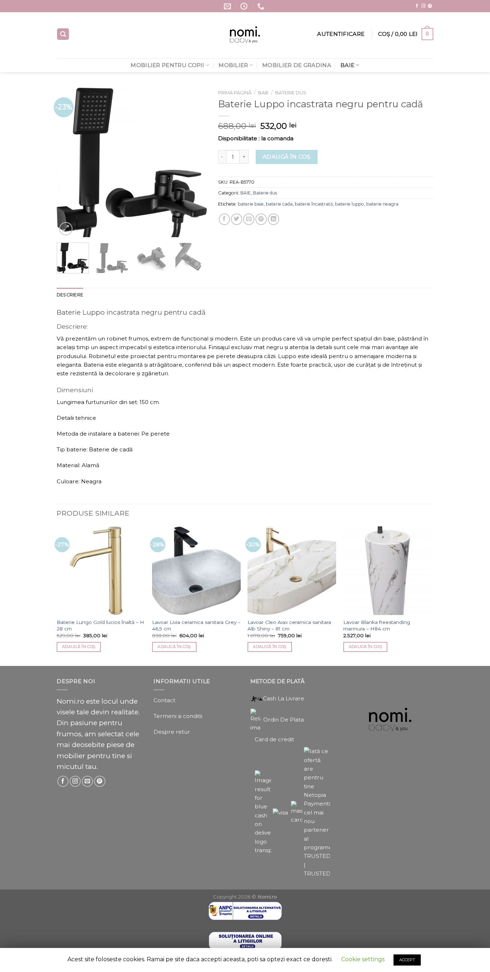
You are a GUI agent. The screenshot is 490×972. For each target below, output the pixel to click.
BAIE (347, 65)
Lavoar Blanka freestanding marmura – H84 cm (376, 625)
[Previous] (68, 162)
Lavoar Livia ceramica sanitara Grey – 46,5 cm (196, 625)
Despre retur (172, 731)
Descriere (70, 294)
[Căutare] (63, 33)
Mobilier (233, 65)
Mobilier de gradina (296, 65)
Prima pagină (234, 92)
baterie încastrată (314, 204)
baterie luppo (349, 204)
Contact (164, 700)
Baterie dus (290, 92)
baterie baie (251, 204)
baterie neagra (382, 204)
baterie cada (279, 204)
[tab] (70, 295)
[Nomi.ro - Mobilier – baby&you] (245, 35)
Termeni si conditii (178, 716)
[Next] (195, 162)
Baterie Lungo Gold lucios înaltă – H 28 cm (100, 625)
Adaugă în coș (287, 156)
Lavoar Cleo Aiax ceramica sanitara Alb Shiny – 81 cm (289, 625)
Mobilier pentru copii (167, 65)
